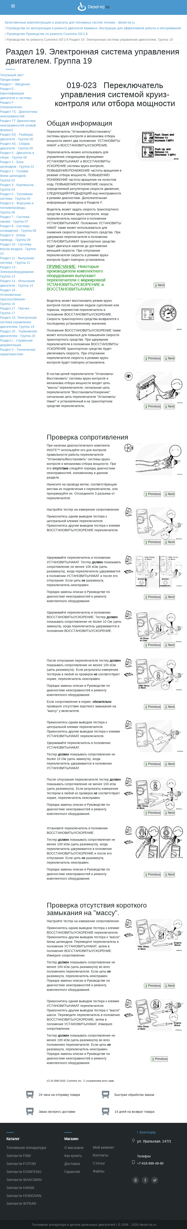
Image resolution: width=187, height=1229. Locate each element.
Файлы (98, 1171)
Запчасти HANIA (20, 1187)
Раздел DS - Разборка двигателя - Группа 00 (16, 136)
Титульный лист (11, 75)
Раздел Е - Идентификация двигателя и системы (15, 93)
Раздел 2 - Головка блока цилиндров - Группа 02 (14, 176)
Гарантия (72, 1171)
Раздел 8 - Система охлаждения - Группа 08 (18, 228)
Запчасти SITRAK (21, 1203)
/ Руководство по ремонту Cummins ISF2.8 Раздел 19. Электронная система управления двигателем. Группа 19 (89, 40)
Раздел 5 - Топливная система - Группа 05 (16, 196)
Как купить (73, 1155)
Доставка (72, 1163)
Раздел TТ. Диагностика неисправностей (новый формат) (18, 125)
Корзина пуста (171, 12)
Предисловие (10, 80)
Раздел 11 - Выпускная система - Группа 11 (17, 260)
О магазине (74, 1147)
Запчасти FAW (18, 1155)
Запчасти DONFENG (24, 1171)
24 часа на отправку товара (59, 1095)
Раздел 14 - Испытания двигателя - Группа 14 (17, 283)
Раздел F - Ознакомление (11, 104)
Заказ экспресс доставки (57, 1112)
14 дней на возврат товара (134, 1112)
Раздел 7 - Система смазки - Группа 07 (14, 219)
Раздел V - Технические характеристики (18, 352)
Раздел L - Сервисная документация (16, 342)
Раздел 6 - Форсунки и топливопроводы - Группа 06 (17, 208)
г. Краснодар (146, 1132)
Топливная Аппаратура (26, 1147)
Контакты (101, 1155)
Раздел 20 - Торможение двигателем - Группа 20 (18, 333)
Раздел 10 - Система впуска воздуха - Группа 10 (18, 249)
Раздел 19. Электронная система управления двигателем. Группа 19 (18, 322)
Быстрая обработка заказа (134, 1095)
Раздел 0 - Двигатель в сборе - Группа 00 (17, 155)
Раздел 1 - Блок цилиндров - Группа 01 (17, 164)
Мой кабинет (103, 1147)
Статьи (99, 1163)
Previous (154, 358)
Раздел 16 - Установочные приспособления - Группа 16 (13, 297)
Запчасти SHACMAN (24, 1179)
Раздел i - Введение (15, 84)
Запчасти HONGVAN (24, 1195)
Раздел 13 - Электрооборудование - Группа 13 (18, 272)
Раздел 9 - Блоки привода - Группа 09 (15, 237)
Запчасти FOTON (21, 1163)
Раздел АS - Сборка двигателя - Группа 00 (16, 146)
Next (161, 285)
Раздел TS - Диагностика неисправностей (18, 114)
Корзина (166, 8)
